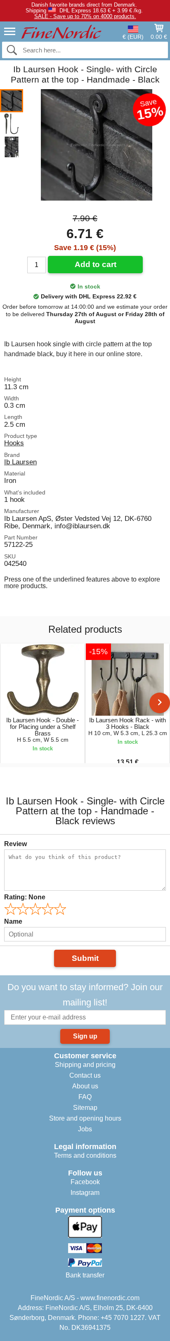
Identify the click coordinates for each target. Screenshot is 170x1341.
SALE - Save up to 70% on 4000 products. (85, 16)
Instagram (85, 1192)
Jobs (85, 1129)
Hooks (14, 443)
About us (85, 1086)
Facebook (85, 1181)
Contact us (85, 1075)
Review (15, 843)
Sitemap (85, 1107)
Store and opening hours (85, 1118)
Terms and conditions (85, 1155)
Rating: (24, 897)
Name (13, 921)
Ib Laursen (20, 462)
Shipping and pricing (85, 1064)
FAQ (85, 1096)
